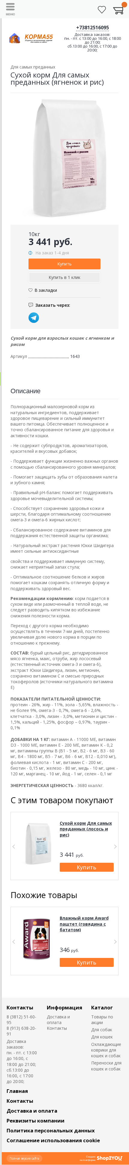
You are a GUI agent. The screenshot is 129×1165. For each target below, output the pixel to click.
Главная (17, 1090)
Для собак (101, 1029)
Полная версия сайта (24, 1158)
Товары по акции (102, 1019)
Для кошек (102, 1037)
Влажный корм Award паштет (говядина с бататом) (84, 923)
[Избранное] (102, 9)
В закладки (45, 290)
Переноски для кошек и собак (106, 1065)
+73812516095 (92, 27)
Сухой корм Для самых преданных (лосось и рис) (86, 829)
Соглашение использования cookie (53, 1140)
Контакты (20, 1007)
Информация (64, 1007)
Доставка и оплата (58, 1019)
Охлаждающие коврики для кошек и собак (106, 1050)
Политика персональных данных (51, 1130)
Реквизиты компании (35, 1120)
